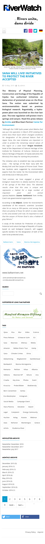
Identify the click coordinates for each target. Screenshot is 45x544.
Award (30, 407)
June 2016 (6, 481)
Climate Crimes (17, 353)
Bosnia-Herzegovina (32, 242)
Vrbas (26, 369)
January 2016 (7, 466)
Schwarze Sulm (24, 337)
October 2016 (7, 490)
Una (37, 375)
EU (34, 337)
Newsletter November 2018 (12, 444)
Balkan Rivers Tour (21, 348)
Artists (6, 428)
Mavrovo (14, 343)
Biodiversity (32, 385)
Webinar (33, 417)
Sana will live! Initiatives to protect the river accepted (21, 76)
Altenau (24, 343)
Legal (6, 412)
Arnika (8, 122)
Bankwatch (8, 364)
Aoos (5, 423)
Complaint (15, 412)
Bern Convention (10, 391)
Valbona (7, 375)
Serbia (22, 391)
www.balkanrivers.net (12, 272)
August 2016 (7, 484)
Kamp (34, 348)
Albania (35, 369)
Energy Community (30, 412)
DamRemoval (35, 359)
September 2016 (8, 487)
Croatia (6, 380)
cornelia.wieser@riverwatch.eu (13, 280)
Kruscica (7, 385)
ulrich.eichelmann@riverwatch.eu (14, 278)
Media (33, 343)
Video (27, 332)
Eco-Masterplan (10, 396)
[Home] (22, 8)
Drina (29, 353)
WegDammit (21, 359)
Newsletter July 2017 (10, 449)
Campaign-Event (23, 401)
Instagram (23, 396)
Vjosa (6, 332)
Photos (25, 380)
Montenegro (26, 423)
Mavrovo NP (18, 375)
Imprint (40, 532)
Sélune (29, 375)
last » (20, 505)
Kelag (15, 417)
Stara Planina (9, 407)
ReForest (14, 423)
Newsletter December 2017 (12, 447)
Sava (5, 343)
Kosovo (24, 417)
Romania (7, 369)
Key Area (16, 380)
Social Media (8, 401)
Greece (37, 423)
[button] (11, 517)
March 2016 (6, 472)
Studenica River (18, 428)
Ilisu (13, 332)
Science (36, 332)
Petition (17, 369)
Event (34, 380)
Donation (21, 407)
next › (11, 505)
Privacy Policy (30, 532)
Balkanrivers (8, 242)
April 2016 (6, 475)
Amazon (7, 348)
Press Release (9, 337)
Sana (19, 242)
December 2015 (8, 463)
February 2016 (7, 469)
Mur (19, 332)
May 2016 (6, 478)
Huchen (7, 417)
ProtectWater (19, 385)
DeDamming (8, 359)
